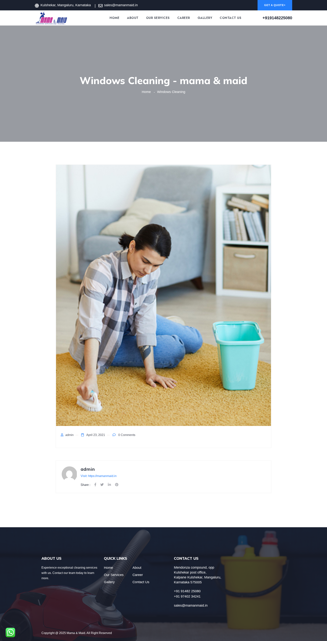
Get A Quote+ (275, 5)
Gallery (205, 18)
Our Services (158, 18)
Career (183, 18)
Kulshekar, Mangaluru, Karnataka (65, 5)
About (133, 18)
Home (114, 18)
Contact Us (230, 18)
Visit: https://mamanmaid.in (99, 476)
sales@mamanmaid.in (121, 5)
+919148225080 (277, 17)
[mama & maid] (51, 17)
